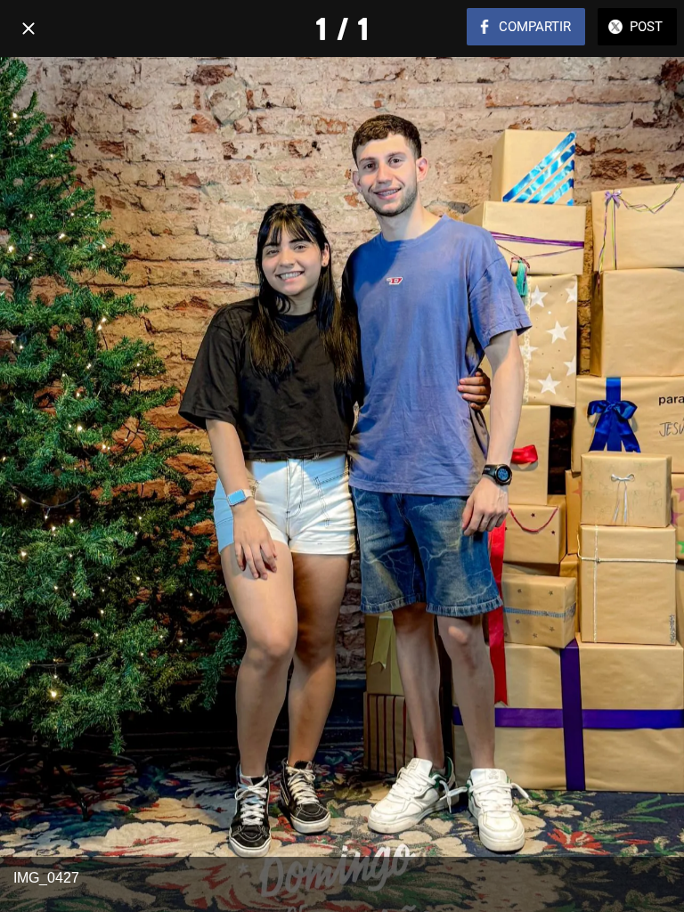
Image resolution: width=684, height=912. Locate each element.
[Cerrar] (28, 28)
